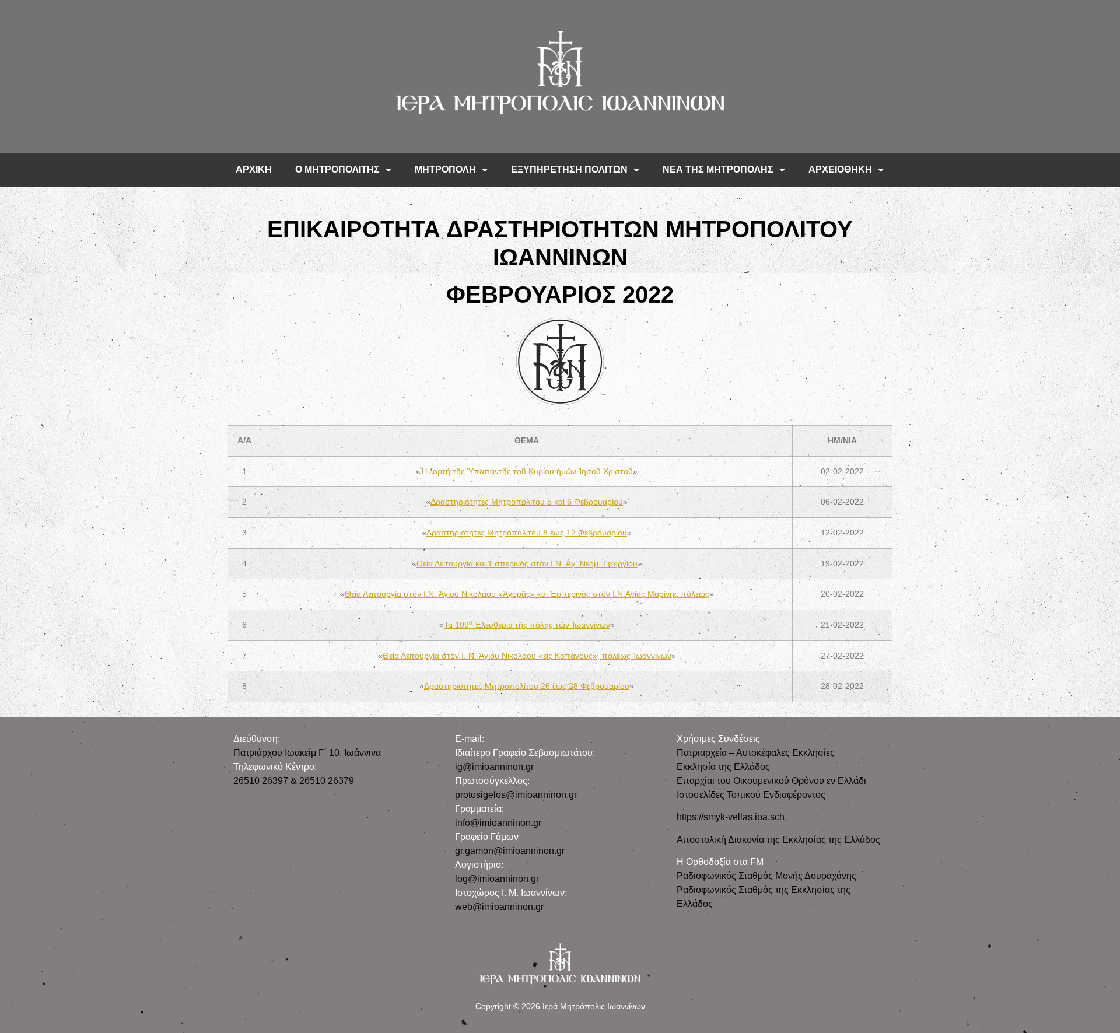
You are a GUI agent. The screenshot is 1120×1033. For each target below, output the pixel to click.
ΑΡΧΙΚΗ (254, 169)
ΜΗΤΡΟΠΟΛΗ (445, 169)
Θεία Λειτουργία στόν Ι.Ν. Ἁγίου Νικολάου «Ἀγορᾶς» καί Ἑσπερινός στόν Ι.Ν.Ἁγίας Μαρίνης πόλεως (527, 593)
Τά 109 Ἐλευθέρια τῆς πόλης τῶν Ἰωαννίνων (527, 624)
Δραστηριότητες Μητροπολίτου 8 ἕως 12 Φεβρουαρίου (526, 532)
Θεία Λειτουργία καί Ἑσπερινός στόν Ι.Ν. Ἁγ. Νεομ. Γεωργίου (527, 563)
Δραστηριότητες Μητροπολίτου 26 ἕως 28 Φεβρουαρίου (526, 686)
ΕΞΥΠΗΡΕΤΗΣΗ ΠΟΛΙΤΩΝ (569, 169)
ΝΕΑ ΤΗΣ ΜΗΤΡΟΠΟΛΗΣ (718, 169)
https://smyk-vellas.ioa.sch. (732, 817)
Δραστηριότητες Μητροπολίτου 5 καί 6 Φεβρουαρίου (526, 501)
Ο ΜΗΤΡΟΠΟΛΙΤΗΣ (337, 169)
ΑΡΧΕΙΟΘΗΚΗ (840, 169)
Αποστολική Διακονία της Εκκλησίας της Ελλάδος (778, 840)
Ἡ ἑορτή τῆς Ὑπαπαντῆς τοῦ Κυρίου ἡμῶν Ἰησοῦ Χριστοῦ (527, 471)
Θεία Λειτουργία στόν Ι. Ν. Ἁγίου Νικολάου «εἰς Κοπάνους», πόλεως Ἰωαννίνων (527, 655)
